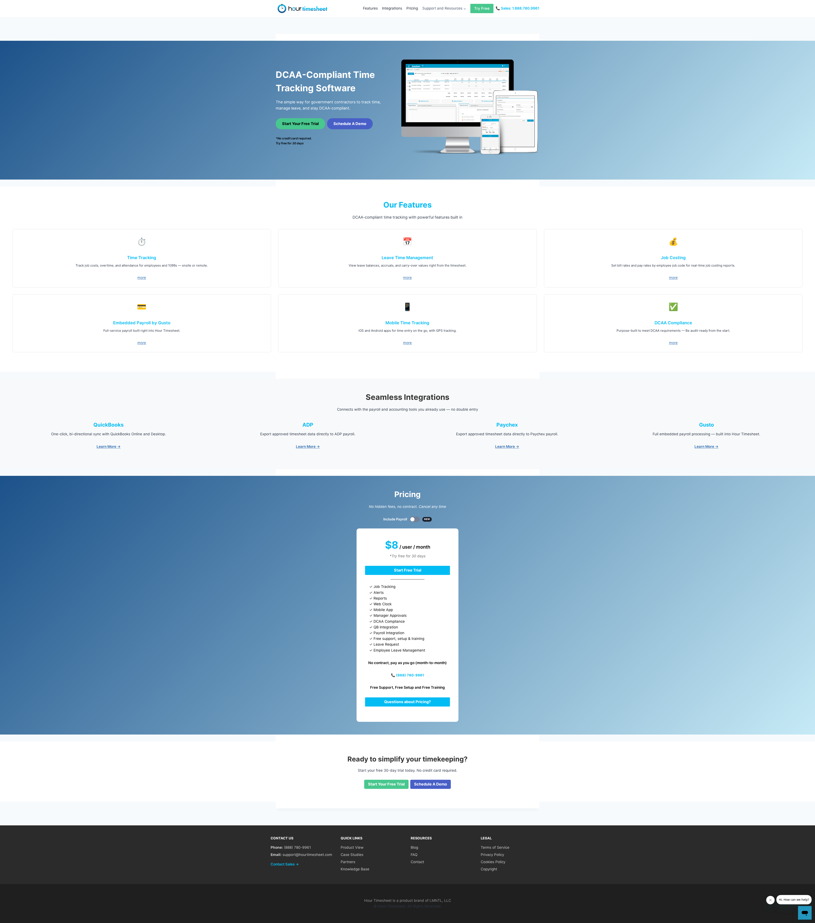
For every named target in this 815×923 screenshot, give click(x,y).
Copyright (489, 869)
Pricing (412, 8)
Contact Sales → (285, 864)
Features (370, 8)
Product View (352, 847)
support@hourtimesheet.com (307, 855)
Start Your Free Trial (300, 123)
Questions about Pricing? (407, 702)
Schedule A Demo (349, 123)
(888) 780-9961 (410, 675)
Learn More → (109, 446)
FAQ (414, 855)
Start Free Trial (407, 570)
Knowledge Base (355, 869)
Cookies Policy (493, 862)
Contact (417, 862)
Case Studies (352, 855)
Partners (348, 862)
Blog (414, 847)
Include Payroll (406, 519)
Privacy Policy (492, 855)
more (141, 277)
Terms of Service (495, 847)
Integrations (392, 8)
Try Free (482, 8)
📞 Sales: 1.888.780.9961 (517, 8)
